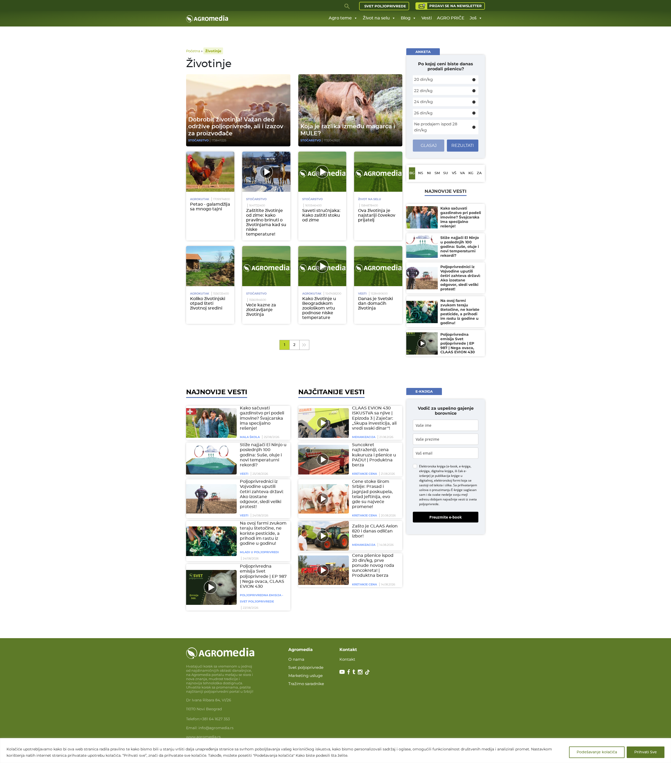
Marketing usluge (305, 675)
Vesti (426, 18)
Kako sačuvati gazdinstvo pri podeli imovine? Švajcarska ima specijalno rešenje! (262, 418)
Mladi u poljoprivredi (259, 552)
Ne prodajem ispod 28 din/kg (435, 126)
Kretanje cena (364, 474)
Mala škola (250, 437)
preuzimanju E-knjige (447, 490)
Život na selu (376, 18)
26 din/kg (423, 112)
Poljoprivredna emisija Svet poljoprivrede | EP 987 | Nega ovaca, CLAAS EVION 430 (263, 576)
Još (473, 18)
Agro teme (340, 18)
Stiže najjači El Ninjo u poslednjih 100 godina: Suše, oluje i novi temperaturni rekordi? (263, 455)
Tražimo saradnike (306, 683)
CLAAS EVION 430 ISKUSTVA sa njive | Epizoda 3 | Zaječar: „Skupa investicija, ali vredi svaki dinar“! (374, 418)
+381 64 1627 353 (215, 719)
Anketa (423, 52)
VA (462, 173)
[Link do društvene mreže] (342, 671)
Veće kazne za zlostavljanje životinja (261, 310)
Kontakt (347, 659)
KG (470, 173)
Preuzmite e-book (445, 517)
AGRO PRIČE (450, 18)
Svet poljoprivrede (385, 6)
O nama (296, 659)
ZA (479, 173)
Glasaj (429, 145)
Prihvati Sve (645, 752)
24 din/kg (423, 101)
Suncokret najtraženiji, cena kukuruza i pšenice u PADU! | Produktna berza (374, 455)
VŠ (454, 173)
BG (412, 173)
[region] (335, 750)
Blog (405, 18)
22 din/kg (423, 90)
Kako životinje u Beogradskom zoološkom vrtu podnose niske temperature (319, 308)
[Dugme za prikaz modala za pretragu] (347, 6)
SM (437, 173)
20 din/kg (423, 79)
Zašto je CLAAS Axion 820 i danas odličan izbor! (375, 531)
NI (429, 173)
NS (420, 173)
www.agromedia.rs (203, 736)
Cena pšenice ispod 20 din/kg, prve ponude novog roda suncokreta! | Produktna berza (373, 565)
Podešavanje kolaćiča (597, 752)
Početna (193, 51)
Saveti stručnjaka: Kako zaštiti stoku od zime (321, 215)
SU (445, 173)
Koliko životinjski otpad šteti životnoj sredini (207, 303)
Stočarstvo (198, 140)
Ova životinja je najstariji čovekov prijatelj (376, 215)
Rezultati (462, 145)
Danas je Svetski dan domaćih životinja (375, 303)
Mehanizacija (363, 437)
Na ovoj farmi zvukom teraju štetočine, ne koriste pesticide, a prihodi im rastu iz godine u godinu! (263, 533)
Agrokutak (199, 199)
